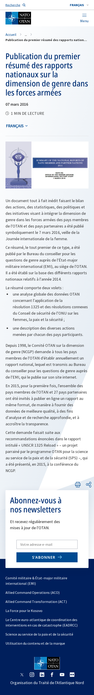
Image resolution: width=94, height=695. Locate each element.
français (15, 125)
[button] (79, 5)
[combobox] (79, 5)
